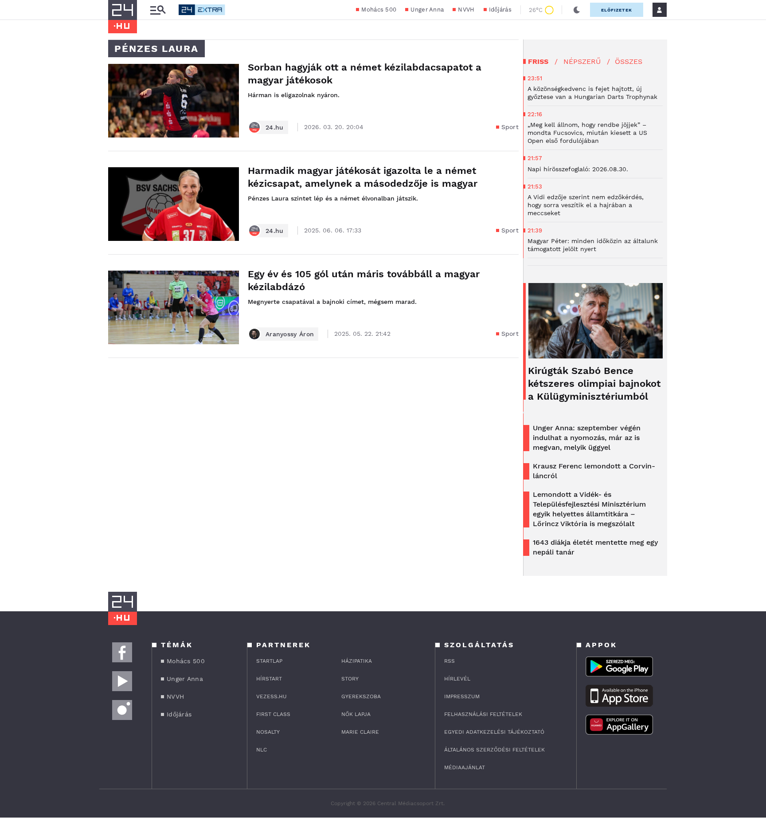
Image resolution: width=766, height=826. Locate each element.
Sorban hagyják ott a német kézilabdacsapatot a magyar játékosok (364, 74)
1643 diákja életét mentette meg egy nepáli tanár (595, 547)
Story (350, 679)
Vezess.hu (271, 696)
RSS (449, 661)
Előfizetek (616, 10)
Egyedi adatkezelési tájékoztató (494, 732)
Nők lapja (356, 714)
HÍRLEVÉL (457, 679)
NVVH (466, 9)
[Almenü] (158, 10)
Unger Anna (427, 9)
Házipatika (356, 661)
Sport (510, 126)
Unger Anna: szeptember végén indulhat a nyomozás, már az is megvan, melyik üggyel (587, 438)
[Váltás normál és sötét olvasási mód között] (576, 9)
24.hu (275, 127)
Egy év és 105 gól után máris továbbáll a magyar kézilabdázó (364, 280)
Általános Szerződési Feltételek (494, 750)
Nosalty (268, 732)
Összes (628, 61)
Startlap (269, 661)
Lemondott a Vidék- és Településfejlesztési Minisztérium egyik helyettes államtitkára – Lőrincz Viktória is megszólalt (589, 509)
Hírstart (269, 679)
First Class (273, 714)
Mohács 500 (378, 9)
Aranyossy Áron (290, 334)
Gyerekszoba (361, 696)
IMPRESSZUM (462, 696)
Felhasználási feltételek (483, 714)
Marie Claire (360, 732)
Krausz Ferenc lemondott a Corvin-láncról (594, 471)
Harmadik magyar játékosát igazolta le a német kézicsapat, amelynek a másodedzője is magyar (362, 177)
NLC (261, 750)
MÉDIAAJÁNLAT (464, 767)
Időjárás (500, 9)
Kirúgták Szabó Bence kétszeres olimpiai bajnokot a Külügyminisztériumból (594, 383)
